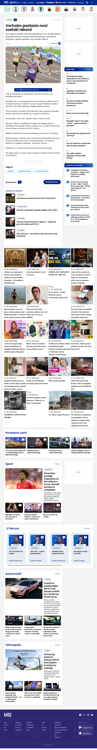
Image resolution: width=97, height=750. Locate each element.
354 (68, 170)
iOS (9, 689)
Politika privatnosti (61, 730)
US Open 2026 (22, 206)
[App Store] (85, 733)
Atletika (9, 20)
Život (6, 730)
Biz (5, 727)
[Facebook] (80, 715)
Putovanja (18, 725)
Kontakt (57, 737)
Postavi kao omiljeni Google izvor (27, 90)
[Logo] (10, 2)
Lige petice (48, 469)
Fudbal (24, 3)
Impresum (58, 725)
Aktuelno (48, 579)
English (44, 727)
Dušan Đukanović (15, 561)
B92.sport (54, 43)
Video (43, 722)
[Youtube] (92, 715)
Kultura (17, 727)
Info (5, 722)
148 (68, 215)
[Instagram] (88, 715)
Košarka (31, 3)
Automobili (30, 727)
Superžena (18, 730)
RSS (56, 735)
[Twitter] (84, 715)
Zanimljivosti (50, 623)
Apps (28, 689)
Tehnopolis (30, 725)
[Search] (92, 2)
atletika (10, 171)
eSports (29, 722)
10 (13, 207)
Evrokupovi (21, 195)
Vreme (44, 730)
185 (68, 205)
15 (13, 230)
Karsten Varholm (42, 171)
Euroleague (81, 3)
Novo (19, 3)
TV (42, 725)
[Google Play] (85, 727)
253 (68, 182)
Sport (6, 725)
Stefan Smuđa (35, 561)
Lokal (28, 730)
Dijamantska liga (25, 171)
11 (42, 537)
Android (47, 650)
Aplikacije (58, 732)
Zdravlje (18, 722)
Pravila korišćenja (61, 727)
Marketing (58, 722)
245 (68, 196)
